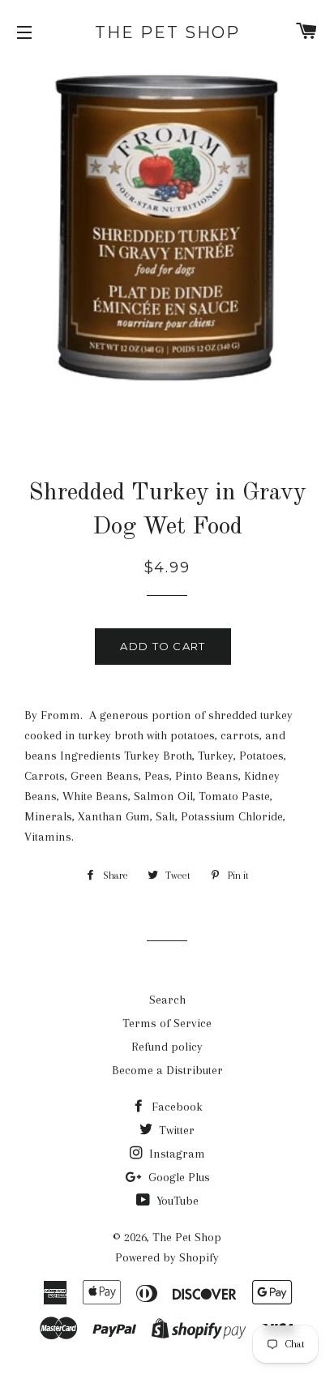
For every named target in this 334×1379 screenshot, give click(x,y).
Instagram (175, 1153)
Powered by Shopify (167, 1257)
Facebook (175, 1106)
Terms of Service (167, 1023)
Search (167, 999)
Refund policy (167, 1046)
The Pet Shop (167, 32)
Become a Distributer (167, 1070)
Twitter (175, 1130)
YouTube (176, 1200)
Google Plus (177, 1177)
